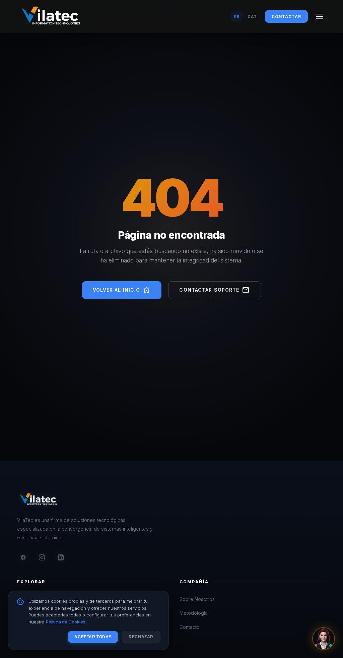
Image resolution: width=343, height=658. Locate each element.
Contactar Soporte (214, 290)
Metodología (194, 613)
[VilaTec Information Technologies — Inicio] (50, 16)
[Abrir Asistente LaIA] (323, 638)
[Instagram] (42, 557)
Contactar (286, 16)
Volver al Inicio (122, 290)
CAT (252, 16)
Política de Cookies (65, 621)
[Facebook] (23, 557)
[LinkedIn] (61, 557)
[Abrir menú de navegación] (319, 16)
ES (236, 16)
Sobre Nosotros (197, 599)
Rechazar (141, 637)
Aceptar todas (93, 637)
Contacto (190, 627)
